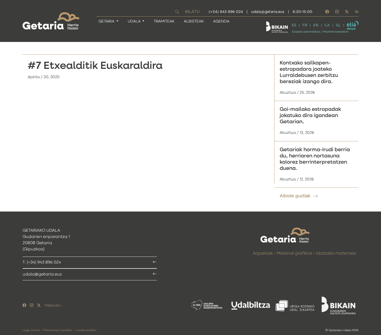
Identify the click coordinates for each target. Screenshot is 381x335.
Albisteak (194, 21)
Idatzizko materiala (336, 253)
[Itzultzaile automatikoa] (352, 25)
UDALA (135, 21)
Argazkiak (263, 253)
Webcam (52, 305)
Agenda (221, 21)
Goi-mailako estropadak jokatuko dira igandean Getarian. (310, 115)
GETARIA (106, 21)
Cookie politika (85, 330)
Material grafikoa (294, 253)
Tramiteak (164, 21)
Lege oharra (31, 330)
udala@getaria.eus (267, 12)
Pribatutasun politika (57, 330)
